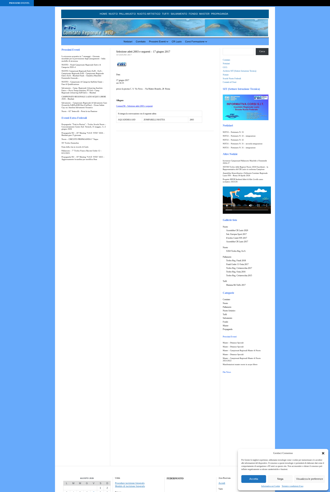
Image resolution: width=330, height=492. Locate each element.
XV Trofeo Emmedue (70, 143)
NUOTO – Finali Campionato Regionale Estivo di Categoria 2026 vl (81, 66)
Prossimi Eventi (157, 41)
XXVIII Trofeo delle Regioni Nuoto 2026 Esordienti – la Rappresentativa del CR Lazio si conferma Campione (245, 168)
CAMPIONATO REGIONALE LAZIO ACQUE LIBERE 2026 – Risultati (84, 98)
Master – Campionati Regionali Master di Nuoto (242, 350)
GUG (225, 67)
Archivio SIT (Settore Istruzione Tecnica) (239, 71)
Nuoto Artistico (148, 13)
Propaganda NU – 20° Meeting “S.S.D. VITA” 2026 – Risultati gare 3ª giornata (83, 134)
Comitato (141, 41)
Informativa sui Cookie (270, 486)
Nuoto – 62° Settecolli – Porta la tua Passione (79, 111)
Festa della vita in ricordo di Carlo (75, 147)
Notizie (226, 75)
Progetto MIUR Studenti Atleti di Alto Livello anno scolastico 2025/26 (243, 180)
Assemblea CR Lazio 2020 (237, 230)
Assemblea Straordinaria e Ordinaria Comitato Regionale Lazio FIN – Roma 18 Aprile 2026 (245, 174)
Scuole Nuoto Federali (232, 78)
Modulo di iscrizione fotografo (130, 486)
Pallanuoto (127, 13)
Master (204, 13)
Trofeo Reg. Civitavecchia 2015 (239, 275)
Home (103, 13)
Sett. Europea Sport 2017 (236, 234)
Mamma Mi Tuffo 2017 (236, 285)
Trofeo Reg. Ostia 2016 (235, 272)
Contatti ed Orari (229, 82)
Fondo (193, 13)
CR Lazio (177, 41)
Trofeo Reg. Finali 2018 (236, 260)
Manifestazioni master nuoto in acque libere (240, 364)
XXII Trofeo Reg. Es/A (236, 251)
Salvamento (179, 13)
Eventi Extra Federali (74, 117)
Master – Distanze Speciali (233, 343)
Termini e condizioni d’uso (292, 486)
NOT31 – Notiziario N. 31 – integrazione (239, 148)
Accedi (221, 483)
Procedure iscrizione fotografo (130, 483)
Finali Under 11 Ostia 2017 (237, 264)
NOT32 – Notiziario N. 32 (233, 140)
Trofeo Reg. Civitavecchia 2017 (239, 268)
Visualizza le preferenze (309, 478)
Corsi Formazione (195, 41)
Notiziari (128, 41)
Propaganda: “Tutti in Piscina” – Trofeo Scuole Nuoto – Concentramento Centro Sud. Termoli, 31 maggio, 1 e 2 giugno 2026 (84, 126)
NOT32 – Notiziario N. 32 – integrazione (239, 136)
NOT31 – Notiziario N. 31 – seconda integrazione (242, 144)
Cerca (262, 51)
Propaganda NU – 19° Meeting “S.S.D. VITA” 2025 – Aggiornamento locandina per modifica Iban (83, 158)
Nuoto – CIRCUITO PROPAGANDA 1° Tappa (80, 139)
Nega (280, 478)
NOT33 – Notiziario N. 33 (233, 132)
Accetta (253, 478)
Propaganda (219, 13)
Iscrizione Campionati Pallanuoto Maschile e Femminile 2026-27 (245, 162)
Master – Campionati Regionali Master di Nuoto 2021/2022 (242, 359)
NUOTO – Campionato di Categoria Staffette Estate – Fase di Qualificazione (83, 83)
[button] (323, 453)
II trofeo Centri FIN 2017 (236, 238)
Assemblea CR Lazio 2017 (237, 241)
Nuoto (113, 13)
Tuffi (165, 13)
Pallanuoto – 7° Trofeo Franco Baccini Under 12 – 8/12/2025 (82, 152)
